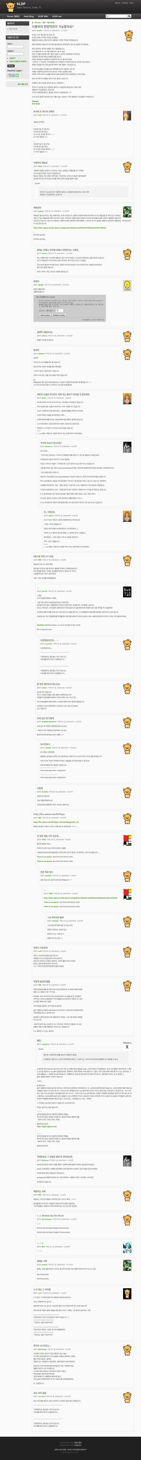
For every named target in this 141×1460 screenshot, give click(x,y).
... (38, 587)
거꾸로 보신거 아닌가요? (51, 442)
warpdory (45, 1044)
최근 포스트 (13, 29)
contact (125, 3)
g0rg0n (40, 285)
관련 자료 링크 (46, 871)
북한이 (36, 281)
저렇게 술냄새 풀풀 (41, 981)
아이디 (10, 44)
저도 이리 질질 (39, 1392)
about (117, 3)
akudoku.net (42, 625)
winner (39, 30)
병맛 (39, 560)
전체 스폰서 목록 (60, 1449)
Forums (38, 22)
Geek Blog (29, 16)
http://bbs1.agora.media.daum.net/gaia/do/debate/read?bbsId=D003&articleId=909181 (69, 228)
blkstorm (48, 446)
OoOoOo (41, 353)
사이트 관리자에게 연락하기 (76, 1449)
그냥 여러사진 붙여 (55, 917)
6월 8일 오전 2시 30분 (43, 556)
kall (39, 115)
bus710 (44, 591)
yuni (40, 1293)
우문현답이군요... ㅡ (49, 640)
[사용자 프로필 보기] (129, 40)
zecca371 (48, 644)
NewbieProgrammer (49, 721)
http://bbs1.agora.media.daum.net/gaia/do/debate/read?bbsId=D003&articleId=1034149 (80, 898)
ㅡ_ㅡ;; (40, 1243)
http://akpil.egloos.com (47, 1126)
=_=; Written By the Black (50, 1215)
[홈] (10, 6)
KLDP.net (57, 16)
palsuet (41, 211)
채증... (40, 1040)
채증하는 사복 (39, 1191)
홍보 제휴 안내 (23, 84)
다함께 (40, 788)
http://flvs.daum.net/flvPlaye (49, 814)
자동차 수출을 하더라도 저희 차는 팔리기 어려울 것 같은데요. (63, 394)
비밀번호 (11, 51)
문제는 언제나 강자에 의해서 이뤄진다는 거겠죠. (58, 249)
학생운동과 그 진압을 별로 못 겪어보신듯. (55, 1156)
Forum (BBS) (13, 16)
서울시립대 (78, 1442)
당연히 (36, 349)
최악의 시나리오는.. (42, 1345)
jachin (44, 398)
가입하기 (12, 58)
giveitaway (42, 1349)
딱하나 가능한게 (40, 947)
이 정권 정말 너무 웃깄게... (48, 835)
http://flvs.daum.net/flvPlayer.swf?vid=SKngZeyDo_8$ (55, 822)
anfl (39, 951)
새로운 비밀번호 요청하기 (18, 61)
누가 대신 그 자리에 (42, 1289)
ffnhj (40, 166)
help (131, 3)
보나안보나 (45, 744)
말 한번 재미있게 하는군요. (48, 684)
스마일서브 (77, 1445)
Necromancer (47, 1219)
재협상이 (37, 207)
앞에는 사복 (42, 1260)
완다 (43, 1246)
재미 (44, 22)
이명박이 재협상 (40, 162)
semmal (48, 748)
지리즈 (44, 839)
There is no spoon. (44, 856)
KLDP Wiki (43, 16)
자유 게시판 (50, 22)
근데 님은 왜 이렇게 (45, 718)
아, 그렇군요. (49, 511)
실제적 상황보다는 (45, 332)
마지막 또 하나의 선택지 (43, 111)
